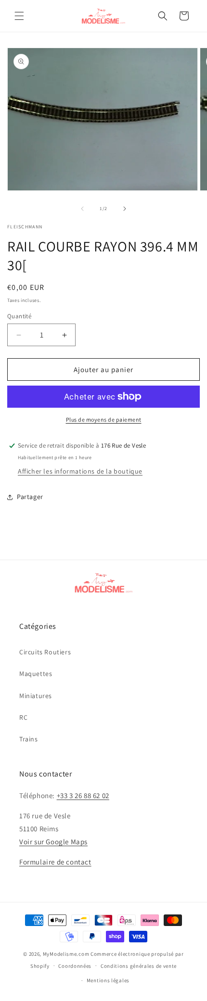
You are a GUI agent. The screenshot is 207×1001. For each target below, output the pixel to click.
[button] (19, 15)
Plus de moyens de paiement (104, 419)
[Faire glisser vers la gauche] (82, 208)
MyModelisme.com (66, 954)
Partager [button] (30, 496)
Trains (28, 739)
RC (23, 717)
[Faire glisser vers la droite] (124, 208)
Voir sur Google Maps (53, 841)
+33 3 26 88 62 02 (83, 795)
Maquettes (35, 673)
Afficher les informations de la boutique (80, 471)
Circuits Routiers (45, 652)
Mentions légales (108, 980)
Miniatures (35, 695)
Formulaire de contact (55, 861)
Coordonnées (74, 966)
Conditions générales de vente (139, 966)
